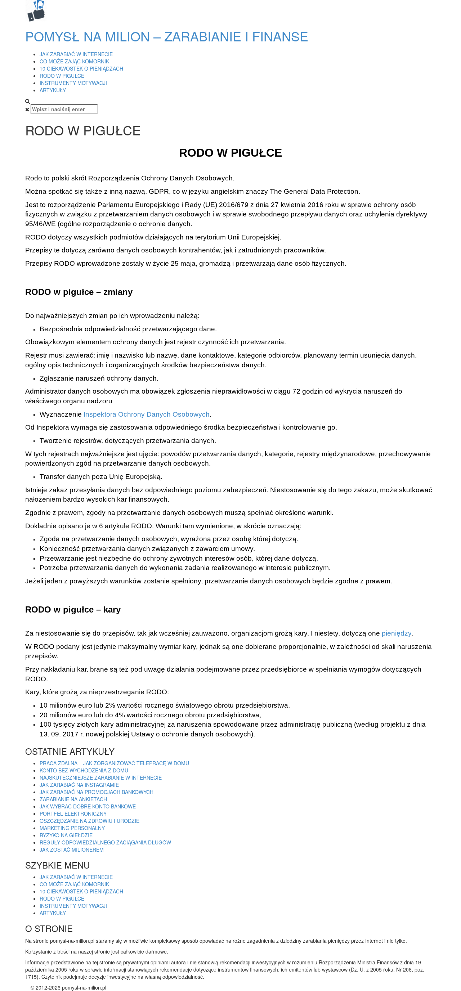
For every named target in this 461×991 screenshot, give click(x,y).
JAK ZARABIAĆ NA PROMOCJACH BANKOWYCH (96, 791)
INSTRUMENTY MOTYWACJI (73, 82)
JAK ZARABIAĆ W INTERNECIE (76, 54)
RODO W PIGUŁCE (62, 75)
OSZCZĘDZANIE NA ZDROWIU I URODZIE (89, 820)
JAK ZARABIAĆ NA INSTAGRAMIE (79, 784)
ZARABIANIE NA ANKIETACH (73, 799)
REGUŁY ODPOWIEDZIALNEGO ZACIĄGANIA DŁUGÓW (105, 842)
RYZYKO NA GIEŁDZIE (66, 835)
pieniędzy (396, 633)
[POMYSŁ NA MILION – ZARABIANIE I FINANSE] (36, 10)
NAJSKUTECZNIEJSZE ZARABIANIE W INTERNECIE (101, 777)
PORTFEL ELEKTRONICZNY (73, 813)
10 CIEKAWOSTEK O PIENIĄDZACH (81, 68)
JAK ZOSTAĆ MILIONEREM (72, 849)
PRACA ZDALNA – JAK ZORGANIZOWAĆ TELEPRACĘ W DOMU (114, 763)
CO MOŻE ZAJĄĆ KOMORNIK (74, 61)
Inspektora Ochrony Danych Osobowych (147, 414)
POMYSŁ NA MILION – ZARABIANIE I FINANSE (166, 36)
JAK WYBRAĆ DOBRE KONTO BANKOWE (88, 806)
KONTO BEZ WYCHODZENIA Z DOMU (84, 770)
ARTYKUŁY (53, 90)
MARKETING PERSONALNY (72, 827)
